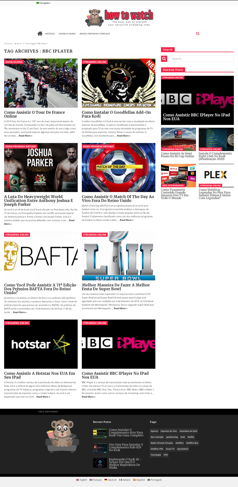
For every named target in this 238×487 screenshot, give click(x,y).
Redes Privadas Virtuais (95, 33)
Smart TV (170, 449)
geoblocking (172, 437)
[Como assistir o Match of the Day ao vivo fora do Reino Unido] (118, 167)
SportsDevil (182, 449)
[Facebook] (179, 412)
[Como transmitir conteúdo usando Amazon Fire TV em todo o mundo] (178, 175)
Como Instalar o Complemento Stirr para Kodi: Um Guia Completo (126, 432)
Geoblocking (67, 33)
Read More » (25, 135)
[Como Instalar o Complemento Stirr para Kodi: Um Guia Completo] (100, 433)
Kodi (183, 437)
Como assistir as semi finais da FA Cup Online (177, 155)
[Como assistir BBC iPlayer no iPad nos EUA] (118, 344)
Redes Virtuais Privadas (162, 443)
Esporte (154, 431)
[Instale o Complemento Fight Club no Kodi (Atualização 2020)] (216, 139)
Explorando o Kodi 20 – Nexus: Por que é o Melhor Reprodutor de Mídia (125, 463)
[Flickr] (198, 412)
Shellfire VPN (157, 449)
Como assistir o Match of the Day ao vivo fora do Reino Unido (118, 198)
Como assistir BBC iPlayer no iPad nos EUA (115, 375)
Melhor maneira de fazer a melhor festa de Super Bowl (116, 287)
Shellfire (179, 443)
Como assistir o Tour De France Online (34, 114)
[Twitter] (185, 412)
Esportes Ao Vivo (169, 431)
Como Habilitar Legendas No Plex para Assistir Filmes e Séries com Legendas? (215, 194)
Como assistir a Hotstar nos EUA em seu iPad (39, 375)
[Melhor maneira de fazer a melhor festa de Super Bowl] (118, 255)
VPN (166, 454)
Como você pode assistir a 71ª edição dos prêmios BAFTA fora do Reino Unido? (40, 289)
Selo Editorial (48, 411)
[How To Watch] (119, 18)
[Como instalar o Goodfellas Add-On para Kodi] (118, 83)
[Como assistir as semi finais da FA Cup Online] (178, 139)
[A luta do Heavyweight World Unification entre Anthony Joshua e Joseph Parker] (41, 167)
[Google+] (192, 412)
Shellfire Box (192, 443)
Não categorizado (173, 185)
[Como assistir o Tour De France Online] (41, 83)
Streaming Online (94, 61)
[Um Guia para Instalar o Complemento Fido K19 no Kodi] (100, 448)
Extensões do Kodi (188, 431)
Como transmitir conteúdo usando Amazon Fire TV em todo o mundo (175, 194)
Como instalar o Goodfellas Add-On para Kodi (116, 114)
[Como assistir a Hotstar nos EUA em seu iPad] (41, 344)
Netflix (50, 33)
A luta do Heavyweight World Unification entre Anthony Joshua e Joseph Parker (38, 200)
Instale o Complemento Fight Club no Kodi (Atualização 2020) (215, 156)
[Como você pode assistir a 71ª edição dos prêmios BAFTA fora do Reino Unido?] (41, 255)
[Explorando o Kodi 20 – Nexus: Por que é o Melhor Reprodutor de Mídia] (100, 463)
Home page (39, 33)
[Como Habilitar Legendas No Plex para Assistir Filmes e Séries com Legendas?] (216, 175)
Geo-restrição (157, 437)
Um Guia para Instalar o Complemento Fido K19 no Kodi (126, 447)
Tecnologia (156, 454)
